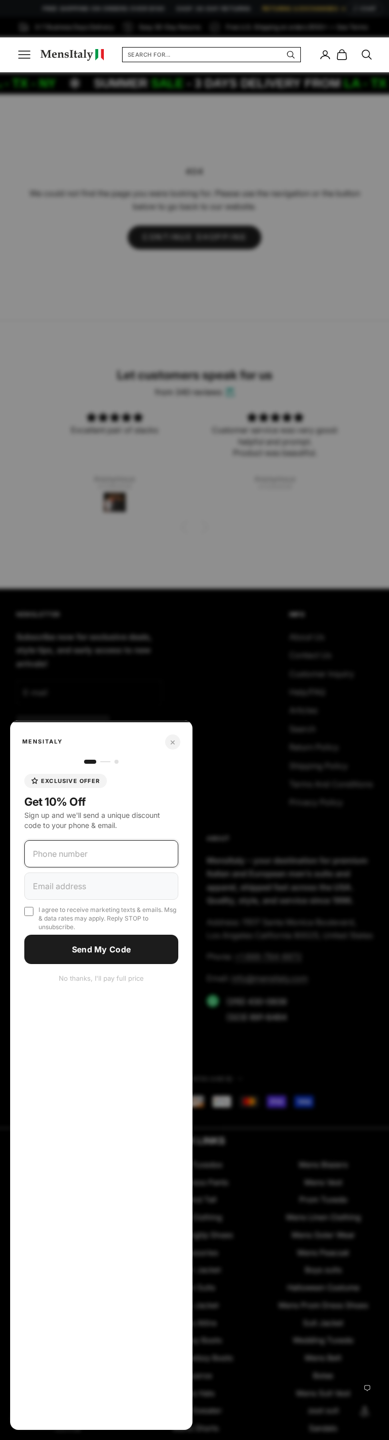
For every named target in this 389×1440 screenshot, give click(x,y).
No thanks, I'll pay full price (101, 978)
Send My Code (101, 949)
